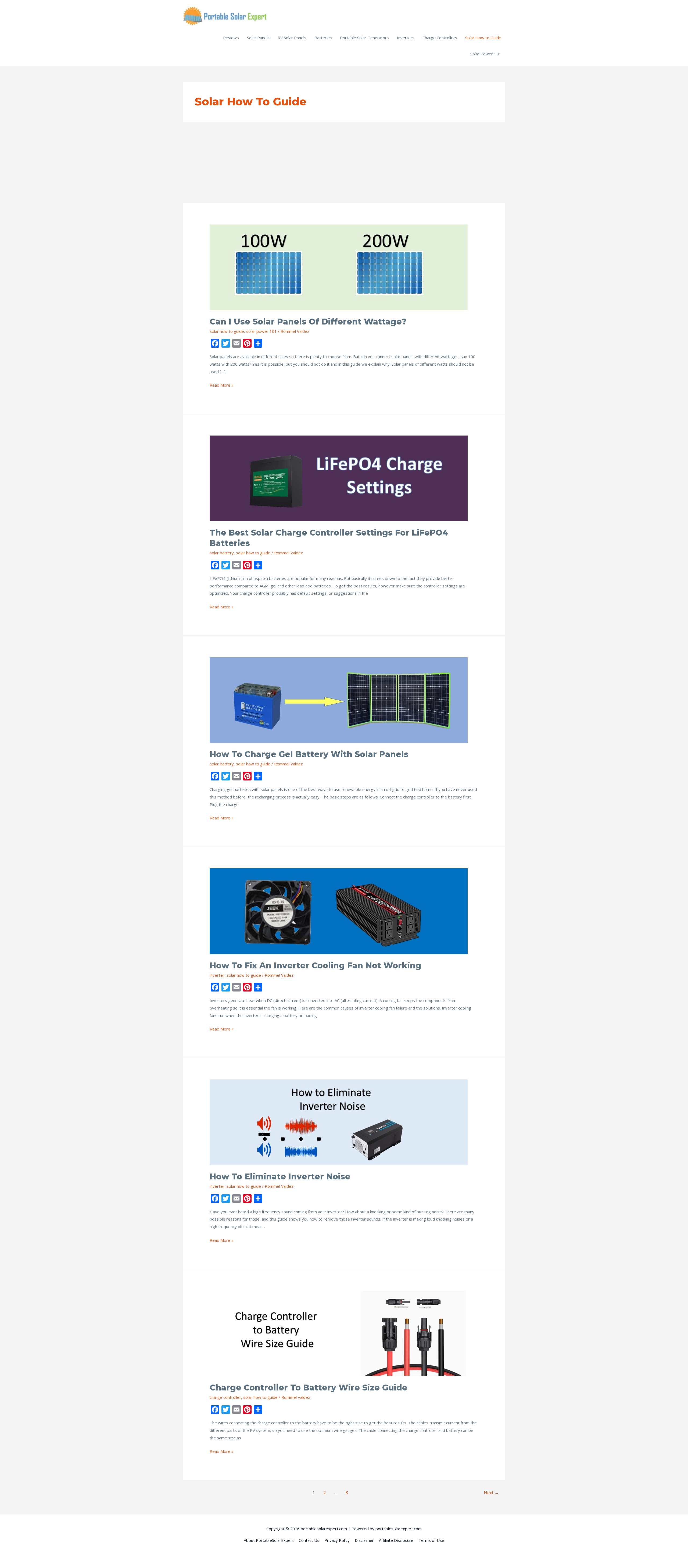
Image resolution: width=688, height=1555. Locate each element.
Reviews (231, 37)
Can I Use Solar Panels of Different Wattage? (308, 322)
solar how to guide (227, 331)
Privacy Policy (337, 1540)
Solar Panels (258, 37)
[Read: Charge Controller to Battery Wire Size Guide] (339, 1333)
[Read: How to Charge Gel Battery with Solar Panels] (339, 699)
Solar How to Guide (483, 37)
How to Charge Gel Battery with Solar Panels (309, 754)
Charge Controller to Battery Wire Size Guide (308, 1388)
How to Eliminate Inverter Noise (280, 1177)
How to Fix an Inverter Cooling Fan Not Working (315, 966)
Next (491, 1493)
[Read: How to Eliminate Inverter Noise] (339, 1122)
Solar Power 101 (485, 53)
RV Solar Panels (292, 37)
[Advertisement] (344, 162)
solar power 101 (261, 331)
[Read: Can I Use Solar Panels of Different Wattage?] (339, 267)
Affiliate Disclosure (396, 1540)
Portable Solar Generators (364, 37)
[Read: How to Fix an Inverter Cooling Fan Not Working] (339, 911)
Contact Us (309, 1540)
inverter (217, 975)
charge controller (225, 1397)
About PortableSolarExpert (269, 1540)
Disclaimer (364, 1540)
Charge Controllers (439, 37)
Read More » (222, 385)
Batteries (323, 37)
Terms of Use (431, 1540)
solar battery (222, 552)
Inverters (405, 37)
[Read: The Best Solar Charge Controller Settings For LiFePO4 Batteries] (339, 478)
